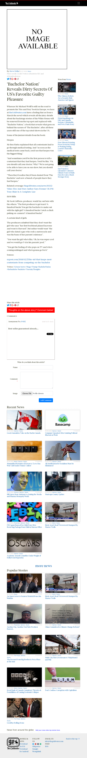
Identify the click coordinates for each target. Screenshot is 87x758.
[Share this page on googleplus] (12, 79)
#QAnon (16, 267)
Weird (15, 461)
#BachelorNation (44, 267)
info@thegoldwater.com (54, 741)
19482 (23, 321)
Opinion (16, 431)
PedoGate (17, 523)
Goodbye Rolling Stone (15, 723)
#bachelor (21, 269)
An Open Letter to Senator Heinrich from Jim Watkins (24, 597)
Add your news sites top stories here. (48, 730)
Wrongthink (36, 751)
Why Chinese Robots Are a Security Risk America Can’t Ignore (66, 98)
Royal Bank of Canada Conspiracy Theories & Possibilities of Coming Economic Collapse (24, 691)
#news (22, 267)
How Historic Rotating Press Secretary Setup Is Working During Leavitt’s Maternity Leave (66, 146)
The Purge (17, 655)
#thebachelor (12, 269)
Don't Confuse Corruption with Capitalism (61, 690)
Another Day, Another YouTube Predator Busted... (22, 628)
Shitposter (36, 746)
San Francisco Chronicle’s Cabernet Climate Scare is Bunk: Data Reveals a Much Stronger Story (66, 173)
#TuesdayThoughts (32, 269)
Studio (21, 431)
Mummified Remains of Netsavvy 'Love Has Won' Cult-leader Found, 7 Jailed (23, 464)
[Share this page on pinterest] (15, 79)
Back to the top (72, 739)
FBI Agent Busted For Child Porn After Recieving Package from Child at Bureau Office (24, 526)
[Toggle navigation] (79, 3)
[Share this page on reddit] (18, 79)
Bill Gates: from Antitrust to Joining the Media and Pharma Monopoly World (24, 495)
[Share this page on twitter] (8, 79)
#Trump (34, 267)
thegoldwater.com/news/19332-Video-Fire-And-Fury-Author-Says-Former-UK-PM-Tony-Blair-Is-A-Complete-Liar (30, 188)
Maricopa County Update (54, 494)
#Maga (28, 267)
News (29, 71)
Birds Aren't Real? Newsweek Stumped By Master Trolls (61, 526)
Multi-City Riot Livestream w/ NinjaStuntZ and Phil (61, 658)
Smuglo (35, 749)
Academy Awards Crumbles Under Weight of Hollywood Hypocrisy (24, 557)
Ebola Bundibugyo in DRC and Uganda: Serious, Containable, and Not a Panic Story (66, 121)
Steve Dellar (14, 71)
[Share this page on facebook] (10, 79)
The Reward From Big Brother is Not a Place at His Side (23, 660)
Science (16, 492)
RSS (46, 746)
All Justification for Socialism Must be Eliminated (59, 464)
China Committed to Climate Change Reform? (62, 627)
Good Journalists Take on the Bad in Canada (23, 433)
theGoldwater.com (17, 112)
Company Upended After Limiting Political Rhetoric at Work (61, 434)
